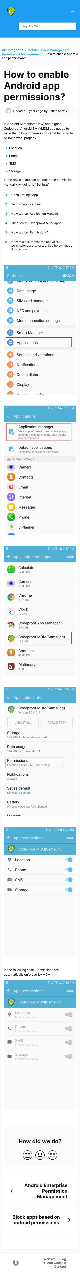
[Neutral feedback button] (40, 1155)
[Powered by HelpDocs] (16, 1262)
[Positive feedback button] (27, 1155)
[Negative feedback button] (52, 1155)
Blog (62, 1259)
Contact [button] (60, 1266)
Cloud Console (55, 1263)
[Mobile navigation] (72, 11)
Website (49, 1259)
